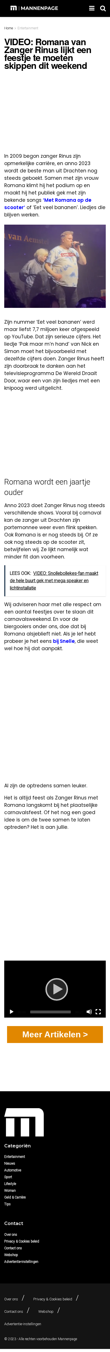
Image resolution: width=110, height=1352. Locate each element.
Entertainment (27, 28)
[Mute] (89, 1011)
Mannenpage (67, 1339)
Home (8, 28)
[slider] (50, 1012)
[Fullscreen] (98, 1011)
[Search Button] (103, 8)
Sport (8, 1177)
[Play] (55, 989)
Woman (10, 1191)
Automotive (12, 1170)
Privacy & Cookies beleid (21, 1241)
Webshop (11, 1255)
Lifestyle (10, 1184)
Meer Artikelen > (55, 1034)
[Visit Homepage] (34, 8)
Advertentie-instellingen (21, 1262)
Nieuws (9, 1163)
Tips (7, 1204)
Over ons (10, 1235)
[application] (55, 989)
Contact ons (13, 1248)
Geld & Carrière (15, 1197)
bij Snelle (64, 641)
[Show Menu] (91, 8)
